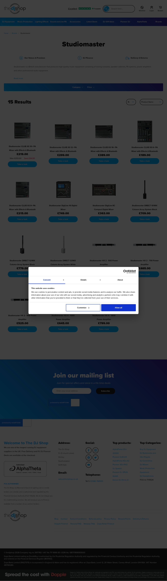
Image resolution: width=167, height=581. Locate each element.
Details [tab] (84, 280)
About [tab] (120, 280)
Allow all (118, 308)
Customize (81, 308)
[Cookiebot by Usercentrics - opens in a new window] (125, 271)
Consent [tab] (46, 280)
